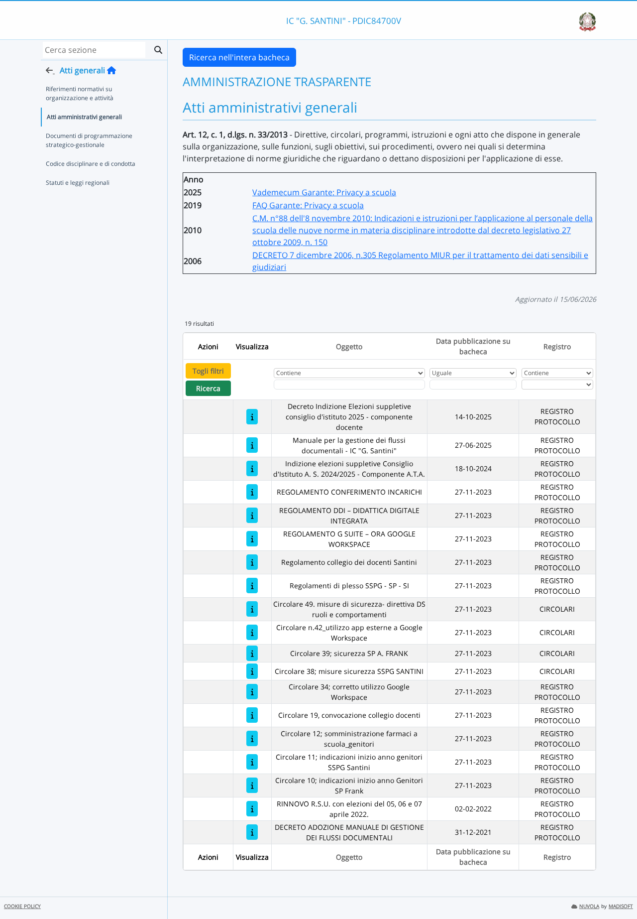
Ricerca (208, 388)
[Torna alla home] (111, 70)
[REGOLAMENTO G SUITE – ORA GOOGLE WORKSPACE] (252, 538)
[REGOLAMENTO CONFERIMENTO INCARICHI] (252, 492)
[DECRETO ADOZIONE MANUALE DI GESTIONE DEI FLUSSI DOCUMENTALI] (252, 832)
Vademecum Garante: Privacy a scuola (324, 192)
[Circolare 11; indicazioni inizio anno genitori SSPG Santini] (252, 762)
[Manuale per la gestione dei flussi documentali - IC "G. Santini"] (252, 445)
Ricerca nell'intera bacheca (239, 57)
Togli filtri (208, 371)
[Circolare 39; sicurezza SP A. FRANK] (252, 653)
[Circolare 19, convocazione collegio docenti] (252, 715)
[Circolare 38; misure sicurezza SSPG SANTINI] (252, 671)
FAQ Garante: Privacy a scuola (308, 205)
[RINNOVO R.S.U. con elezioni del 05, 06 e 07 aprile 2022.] (252, 808)
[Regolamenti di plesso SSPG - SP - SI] (252, 585)
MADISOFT (621, 906)
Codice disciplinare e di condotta (90, 163)
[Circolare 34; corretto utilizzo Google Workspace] (252, 691)
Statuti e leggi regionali (77, 182)
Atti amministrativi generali (84, 117)
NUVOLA (589, 906)
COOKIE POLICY (22, 906)
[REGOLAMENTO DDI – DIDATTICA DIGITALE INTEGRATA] (252, 515)
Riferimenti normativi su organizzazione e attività (79, 93)
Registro (557, 346)
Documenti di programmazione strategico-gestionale (89, 140)
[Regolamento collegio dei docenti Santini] (252, 562)
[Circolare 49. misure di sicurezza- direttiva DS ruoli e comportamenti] (252, 609)
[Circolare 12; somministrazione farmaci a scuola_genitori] (252, 738)
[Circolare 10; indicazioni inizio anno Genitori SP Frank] (252, 785)
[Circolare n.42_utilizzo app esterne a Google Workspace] (252, 632)
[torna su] (616, 888)
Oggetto (349, 346)
